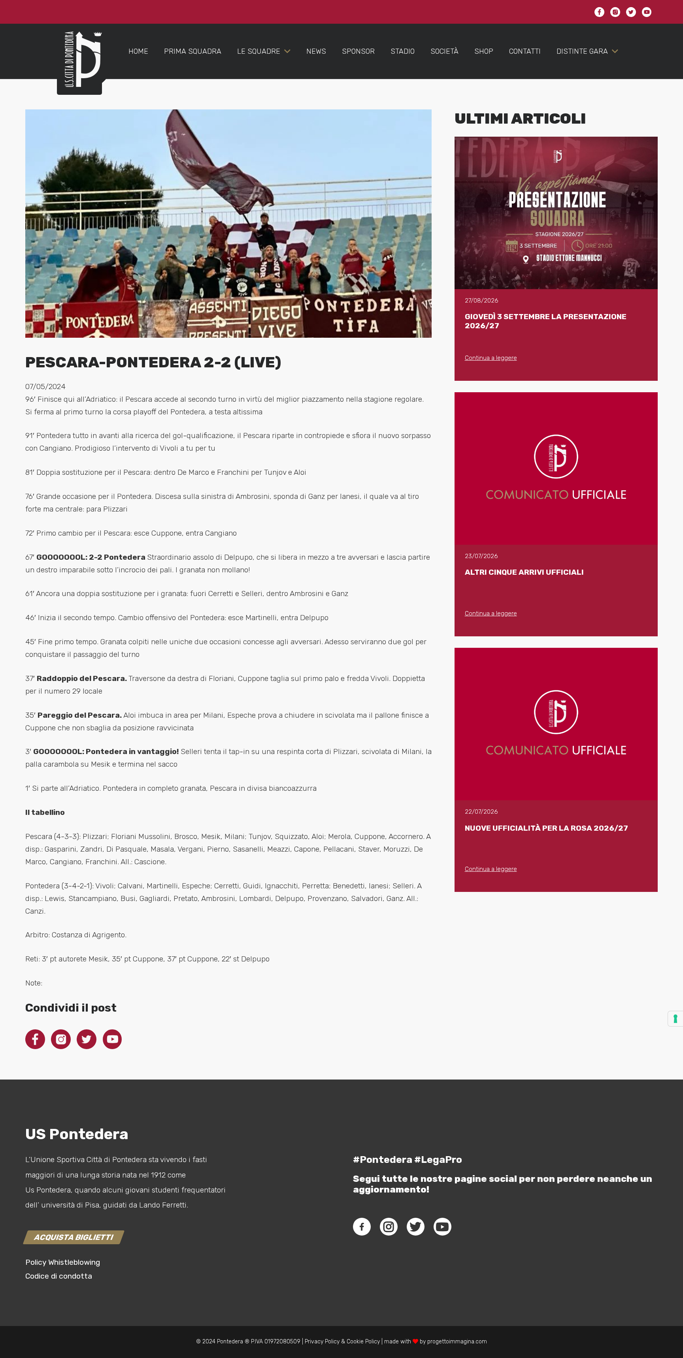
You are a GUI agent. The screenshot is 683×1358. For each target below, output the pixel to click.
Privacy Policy (321, 1341)
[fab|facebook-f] (361, 1227)
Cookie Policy (363, 1341)
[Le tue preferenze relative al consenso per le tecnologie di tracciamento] (675, 1018)
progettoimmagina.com (457, 1341)
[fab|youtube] (442, 1227)
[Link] (79, 67)
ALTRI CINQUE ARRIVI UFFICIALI (524, 572)
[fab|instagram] (388, 1227)
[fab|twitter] (415, 1227)
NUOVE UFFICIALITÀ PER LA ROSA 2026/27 (546, 828)
